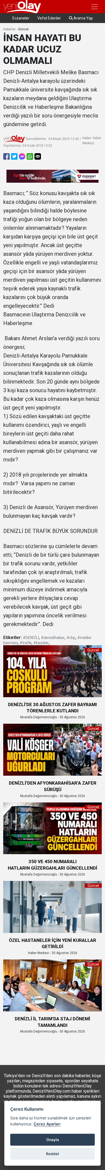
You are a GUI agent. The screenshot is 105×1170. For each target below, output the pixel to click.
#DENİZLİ (31, 637)
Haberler (9, 29)
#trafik (26, 643)
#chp (70, 637)
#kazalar (41, 643)
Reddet (52, 1154)
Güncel (23, 29)
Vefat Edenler (49, 18)
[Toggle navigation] (94, 7)
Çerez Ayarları (47, 1124)
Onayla (52, 1140)
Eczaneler (20, 18)
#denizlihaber (53, 637)
